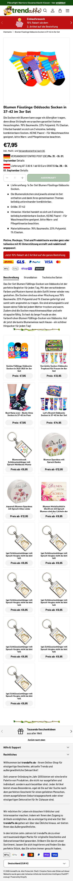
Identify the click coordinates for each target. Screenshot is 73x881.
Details (20, 160)
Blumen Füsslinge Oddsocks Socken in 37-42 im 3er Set (37, 32)
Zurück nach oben (36, 739)
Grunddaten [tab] (30, 277)
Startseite (7, 32)
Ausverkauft (48, 177)
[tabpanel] (36, 305)
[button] (60, 10)
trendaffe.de (15, 871)
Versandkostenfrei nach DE (32, 150)
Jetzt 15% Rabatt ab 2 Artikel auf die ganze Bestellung (35, 254)
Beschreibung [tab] (11, 277)
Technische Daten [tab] (52, 277)
